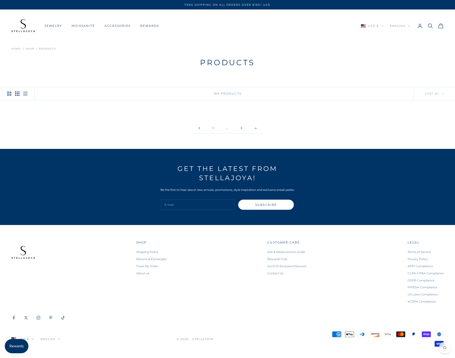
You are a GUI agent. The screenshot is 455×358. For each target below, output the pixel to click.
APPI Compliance (420, 266)
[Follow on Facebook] (13, 317)
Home (16, 48)
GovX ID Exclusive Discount (286, 266)
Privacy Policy (418, 259)
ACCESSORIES (118, 26)
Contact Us (275, 273)
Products (47, 48)
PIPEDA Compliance (422, 287)
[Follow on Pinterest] (50, 317)
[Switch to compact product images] (25, 93)
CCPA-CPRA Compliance (426, 273)
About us (142, 273)
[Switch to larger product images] (9, 93)
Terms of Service (419, 252)
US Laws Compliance (423, 294)
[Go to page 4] (199, 128)
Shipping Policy (147, 252)
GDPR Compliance (421, 280)
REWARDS (149, 26)
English (397, 26)
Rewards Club (277, 259)
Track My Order (147, 266)
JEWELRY (53, 26)
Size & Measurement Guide (286, 252)
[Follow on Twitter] (26, 317)
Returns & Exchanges (151, 259)
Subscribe (266, 205)
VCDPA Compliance (422, 301)
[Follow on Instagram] (38, 317)
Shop (30, 48)
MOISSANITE (83, 26)
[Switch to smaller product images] (17, 93)
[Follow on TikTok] (63, 317)
